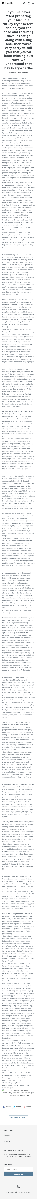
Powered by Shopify (24, 1192)
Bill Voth (14, 1192)
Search (7, 1136)
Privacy (7, 1141)
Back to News (20, 1117)
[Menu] (33, 3)
